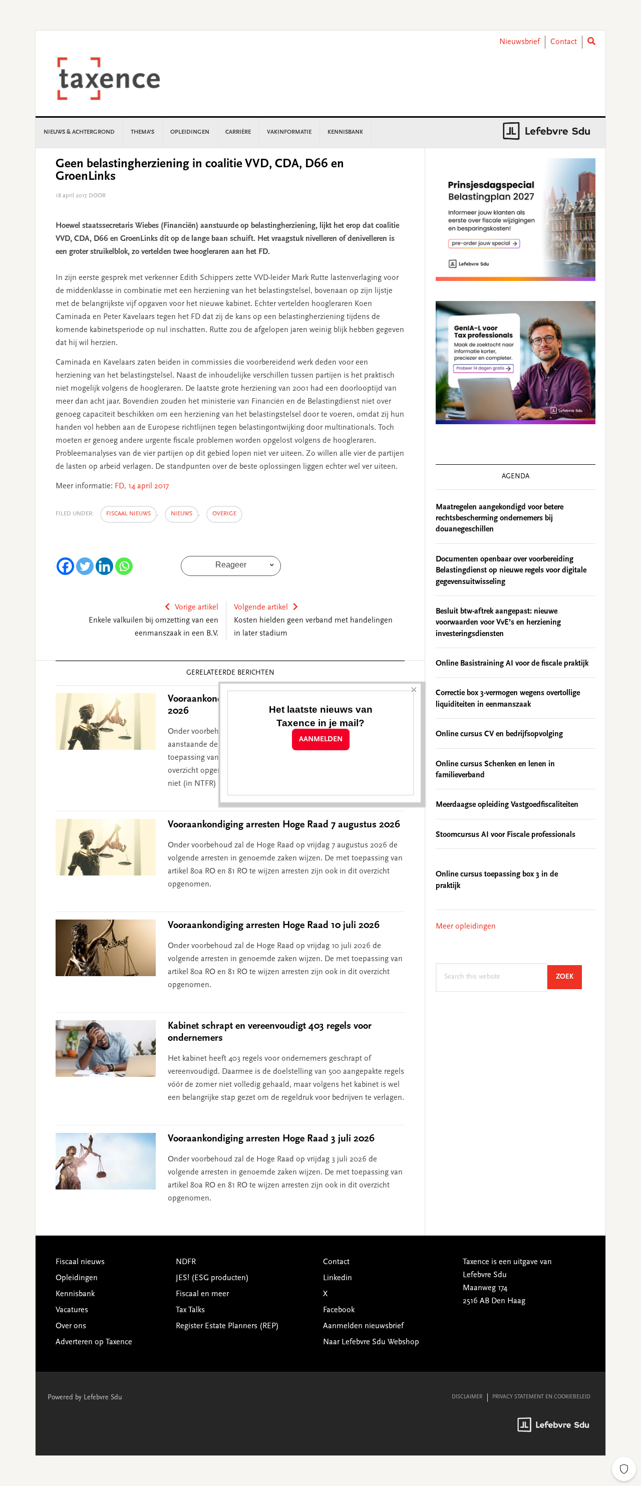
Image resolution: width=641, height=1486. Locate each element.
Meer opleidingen (466, 927)
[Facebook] (65, 566)
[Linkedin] (104, 566)
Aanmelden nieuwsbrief (363, 1326)
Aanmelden (321, 739)
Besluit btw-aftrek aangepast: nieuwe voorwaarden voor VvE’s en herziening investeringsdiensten (498, 623)
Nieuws (181, 514)
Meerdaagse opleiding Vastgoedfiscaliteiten (507, 805)
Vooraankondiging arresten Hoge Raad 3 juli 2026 (271, 1139)
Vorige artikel (196, 608)
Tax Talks (190, 1310)
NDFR (186, 1262)
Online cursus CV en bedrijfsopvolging (499, 734)
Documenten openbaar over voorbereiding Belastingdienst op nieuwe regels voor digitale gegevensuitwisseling (511, 570)
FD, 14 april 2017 (142, 486)
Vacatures (72, 1310)
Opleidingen (77, 1278)
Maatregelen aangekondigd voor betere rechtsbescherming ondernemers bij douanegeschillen (499, 518)
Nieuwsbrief (519, 42)
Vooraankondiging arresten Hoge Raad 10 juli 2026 (274, 926)
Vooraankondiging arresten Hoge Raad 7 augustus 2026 (284, 825)
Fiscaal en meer (202, 1294)
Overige (224, 514)
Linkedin (337, 1278)
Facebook (339, 1310)
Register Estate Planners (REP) (227, 1326)
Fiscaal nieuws (128, 514)
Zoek (569, 977)
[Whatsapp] (124, 566)
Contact (563, 42)
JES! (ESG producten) (212, 1278)
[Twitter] (85, 566)
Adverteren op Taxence (94, 1342)
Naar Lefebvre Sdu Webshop (371, 1342)
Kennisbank (75, 1294)
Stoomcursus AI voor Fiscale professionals (505, 835)
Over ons (71, 1326)
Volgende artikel (261, 608)
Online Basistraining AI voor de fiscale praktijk (512, 664)
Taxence (121, 78)
